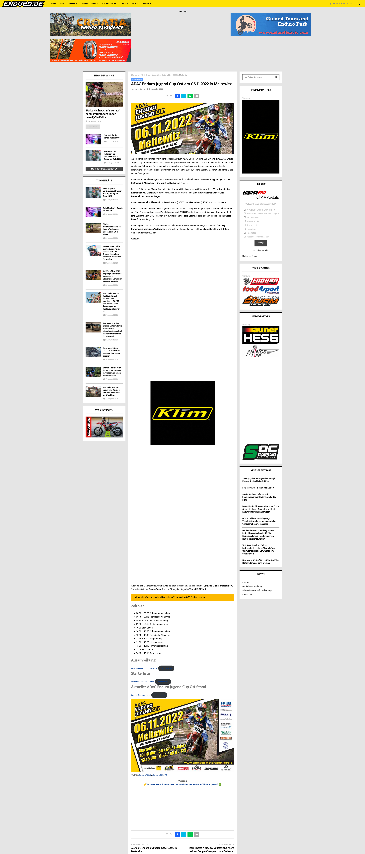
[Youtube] (341, 3)
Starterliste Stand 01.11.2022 (142, 682)
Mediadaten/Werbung (252, 586)
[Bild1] (90, 15)
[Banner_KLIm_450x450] (182, 413)
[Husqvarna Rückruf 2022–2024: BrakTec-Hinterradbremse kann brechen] (93, 352)
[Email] (345, 3)
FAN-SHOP (147, 3)
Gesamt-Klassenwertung (140, 695)
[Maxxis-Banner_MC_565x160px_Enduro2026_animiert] (90, 41)
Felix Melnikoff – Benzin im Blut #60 (111, 136)
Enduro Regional (137, 79)
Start (53, 3)
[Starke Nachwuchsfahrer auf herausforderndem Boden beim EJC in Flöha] (104, 94)
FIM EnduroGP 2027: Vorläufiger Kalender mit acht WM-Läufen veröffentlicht (111, 391)
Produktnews (253, 217)
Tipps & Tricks (253, 221)
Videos (135, 3)
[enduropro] (260, 284)
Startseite (135, 75)
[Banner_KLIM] (260, 173)
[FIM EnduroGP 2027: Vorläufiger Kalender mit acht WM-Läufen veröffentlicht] (93, 391)
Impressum (247, 594)
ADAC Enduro (144, 775)
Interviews (251, 229)
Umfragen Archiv (249, 256)
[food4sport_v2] (260, 293)
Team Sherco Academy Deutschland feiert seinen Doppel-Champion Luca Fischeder (211, 849)
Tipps (123, 3)
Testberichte (252, 225)
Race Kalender (109, 3)
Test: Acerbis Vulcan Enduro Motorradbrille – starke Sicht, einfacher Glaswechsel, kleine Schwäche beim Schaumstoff (112, 330)
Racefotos (251, 233)
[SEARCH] (276, 77)
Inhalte (71, 3)
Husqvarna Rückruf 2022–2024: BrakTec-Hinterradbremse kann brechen (112, 352)
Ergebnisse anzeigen (261, 250)
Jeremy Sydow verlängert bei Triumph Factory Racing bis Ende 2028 (112, 155)
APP (62, 3)
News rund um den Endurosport (261, 210)
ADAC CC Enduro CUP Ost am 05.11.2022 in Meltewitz (154, 849)
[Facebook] (331, 3)
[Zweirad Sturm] (260, 305)
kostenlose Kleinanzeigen (258, 237)
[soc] (260, 459)
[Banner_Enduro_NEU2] (271, 15)
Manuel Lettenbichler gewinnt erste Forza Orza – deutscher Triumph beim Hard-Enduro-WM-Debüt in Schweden (112, 253)
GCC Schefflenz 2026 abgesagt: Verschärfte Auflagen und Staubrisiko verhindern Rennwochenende (112, 276)
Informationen (89, 3)
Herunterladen (166, 668)
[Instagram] (337, 3)
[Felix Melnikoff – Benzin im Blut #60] (93, 139)
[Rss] (348, 3)
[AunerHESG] (260, 343)
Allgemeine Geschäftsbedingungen (257, 590)
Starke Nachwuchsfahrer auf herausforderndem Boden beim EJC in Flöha (102, 114)
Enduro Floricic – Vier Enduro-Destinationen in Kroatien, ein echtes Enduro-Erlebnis (112, 372)
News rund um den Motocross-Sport (263, 214)
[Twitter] (334, 3)
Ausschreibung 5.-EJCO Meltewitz (144, 668)
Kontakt (246, 582)
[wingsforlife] (260, 357)
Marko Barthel (140, 89)
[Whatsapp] (351, 3)
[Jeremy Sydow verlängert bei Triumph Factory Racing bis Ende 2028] (93, 155)
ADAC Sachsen (159, 775)
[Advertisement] (182, 807)
